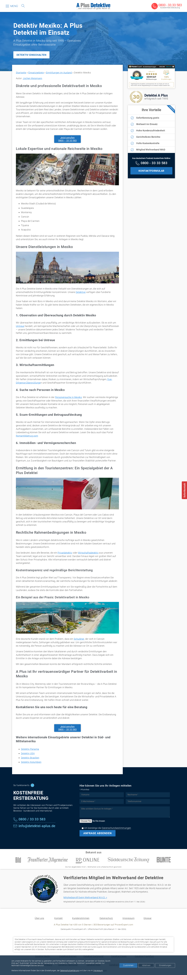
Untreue (20, 326)
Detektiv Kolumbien (31, 762)
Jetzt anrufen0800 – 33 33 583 (67, 139)
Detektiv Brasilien (30, 757)
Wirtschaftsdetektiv (88, 552)
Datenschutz (106, 918)
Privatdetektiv (65, 552)
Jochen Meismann (32, 78)
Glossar (147, 918)
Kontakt (58, 918)
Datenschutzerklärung (69, 971)
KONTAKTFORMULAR (151, 170)
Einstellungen (165, 965)
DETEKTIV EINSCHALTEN (31, 54)
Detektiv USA (28, 753)
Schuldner (79, 639)
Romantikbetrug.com (27, 435)
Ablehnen (146, 965)
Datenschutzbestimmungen (116, 828)
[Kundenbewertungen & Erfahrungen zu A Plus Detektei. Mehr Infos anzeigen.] (151, 86)
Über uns (39, 918)
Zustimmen (128, 965)
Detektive (81, 292)
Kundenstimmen (80, 918)
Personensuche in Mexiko (68, 397)
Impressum (128, 918)
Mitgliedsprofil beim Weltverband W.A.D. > (85, 897)
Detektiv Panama (30, 749)
